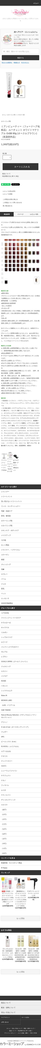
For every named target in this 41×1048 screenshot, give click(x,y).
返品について (6, 173)
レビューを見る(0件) (9, 191)
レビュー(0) (34, 214)
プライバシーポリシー (10, 1033)
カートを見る (25, 1017)
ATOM (35, 1033)
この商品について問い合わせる (12, 202)
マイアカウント (5, 1017)
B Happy (4, 868)
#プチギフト (25, 62)
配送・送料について (29, 1028)
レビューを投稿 (7, 194)
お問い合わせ (5, 1022)
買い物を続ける (7, 206)
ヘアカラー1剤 (21, 114)
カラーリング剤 (11, 114)
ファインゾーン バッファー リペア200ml (4, 465)
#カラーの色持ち (7, 62)
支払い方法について (17, 1028)
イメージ (21, 214)
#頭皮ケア (17, 62)
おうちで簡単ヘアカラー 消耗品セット (16, 465)
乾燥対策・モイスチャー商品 (11, 863)
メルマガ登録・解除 (22, 1033)
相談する (20, 58)
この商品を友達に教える (10, 199)
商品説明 (7, 214)
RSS (31, 1033)
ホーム (4, 114)
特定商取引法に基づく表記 (10, 176)
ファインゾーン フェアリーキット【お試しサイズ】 (10, 465)
